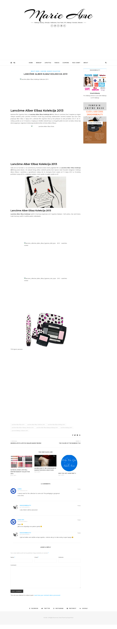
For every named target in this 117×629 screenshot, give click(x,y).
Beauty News (35, 71)
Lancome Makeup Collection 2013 (20, 430)
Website (60, 557)
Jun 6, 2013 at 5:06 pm (25, 534)
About (86, 62)
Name (13, 557)
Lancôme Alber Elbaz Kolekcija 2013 (56, 424)
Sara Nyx (21, 519)
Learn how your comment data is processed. (47, 595)
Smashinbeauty (25, 505)
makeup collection (53, 71)
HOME (31, 62)
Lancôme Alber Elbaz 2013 (18, 424)
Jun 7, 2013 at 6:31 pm (22, 490)
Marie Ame (58, 14)
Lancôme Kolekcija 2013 (66, 427)
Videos (56, 62)
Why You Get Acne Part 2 (67, 473)
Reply (79, 489)
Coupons (66, 62)
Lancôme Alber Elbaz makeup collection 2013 (23, 427)
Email (37, 557)
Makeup (38, 62)
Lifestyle (48, 62)
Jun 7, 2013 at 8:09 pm (25, 507)
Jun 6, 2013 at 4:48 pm (22, 521)
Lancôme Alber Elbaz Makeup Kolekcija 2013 (47, 427)
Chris (20, 489)
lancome (43, 71)
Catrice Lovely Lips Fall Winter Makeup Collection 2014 (20, 471)
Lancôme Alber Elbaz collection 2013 (36, 424)
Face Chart (76, 62)
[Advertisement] (58, 47)
